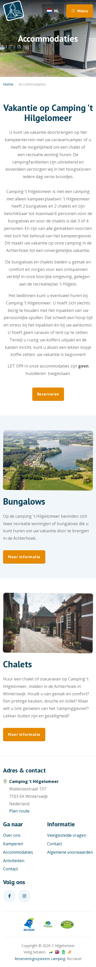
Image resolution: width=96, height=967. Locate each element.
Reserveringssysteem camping (40, 958)
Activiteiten (13, 860)
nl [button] (56, 10)
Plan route (19, 811)
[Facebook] (9, 896)
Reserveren (48, 393)
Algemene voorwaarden (70, 852)
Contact (10, 869)
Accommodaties (18, 852)
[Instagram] (24, 896)
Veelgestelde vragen (66, 835)
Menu (82, 10)
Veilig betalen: (35, 952)
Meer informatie (24, 556)
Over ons (11, 835)
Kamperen (13, 844)
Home (8, 84)
